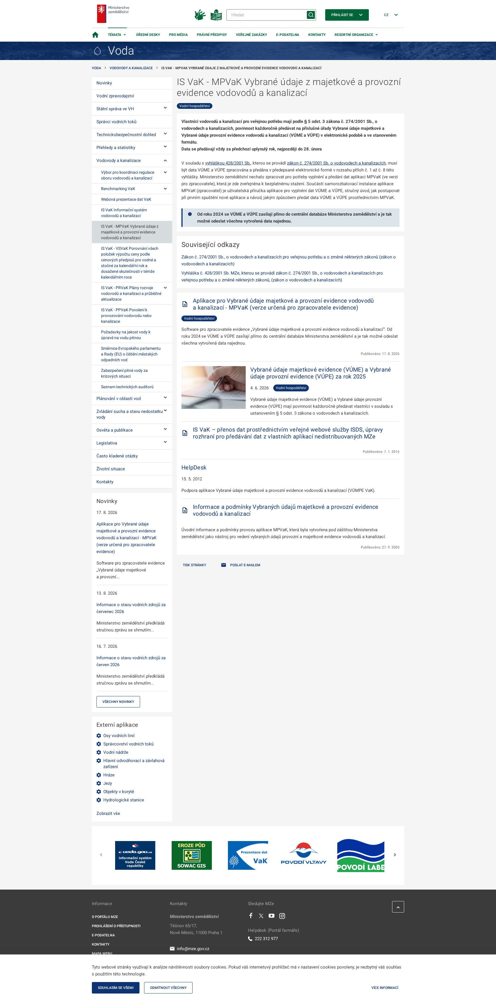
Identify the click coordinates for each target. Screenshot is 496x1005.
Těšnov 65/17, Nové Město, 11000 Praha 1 (196, 929)
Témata (114, 35)
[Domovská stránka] (95, 35)
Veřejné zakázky (251, 35)
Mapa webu (102, 954)
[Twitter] (261, 917)
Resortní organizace (354, 35)
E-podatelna (287, 35)
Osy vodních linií (119, 735)
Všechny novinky (118, 702)
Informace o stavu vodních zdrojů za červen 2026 (131, 661)
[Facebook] (251, 917)
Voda (96, 68)
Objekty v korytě (118, 791)
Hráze (109, 775)
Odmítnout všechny (168, 988)
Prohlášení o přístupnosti (116, 926)
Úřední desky (148, 35)
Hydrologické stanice (123, 800)
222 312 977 (266, 938)
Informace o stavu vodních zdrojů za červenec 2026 (131, 608)
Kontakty (317, 35)
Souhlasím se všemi (115, 988)
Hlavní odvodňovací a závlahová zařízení (133, 763)
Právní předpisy (212, 35)
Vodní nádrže (115, 752)
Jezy (107, 783)
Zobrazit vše (108, 813)
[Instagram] (282, 917)
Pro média (178, 35)
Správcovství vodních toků (128, 744)
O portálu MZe (105, 917)
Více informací (384, 988)
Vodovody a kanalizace (131, 68)
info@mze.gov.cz (193, 948)
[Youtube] (272, 917)
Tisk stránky (194, 565)
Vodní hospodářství (194, 106)
